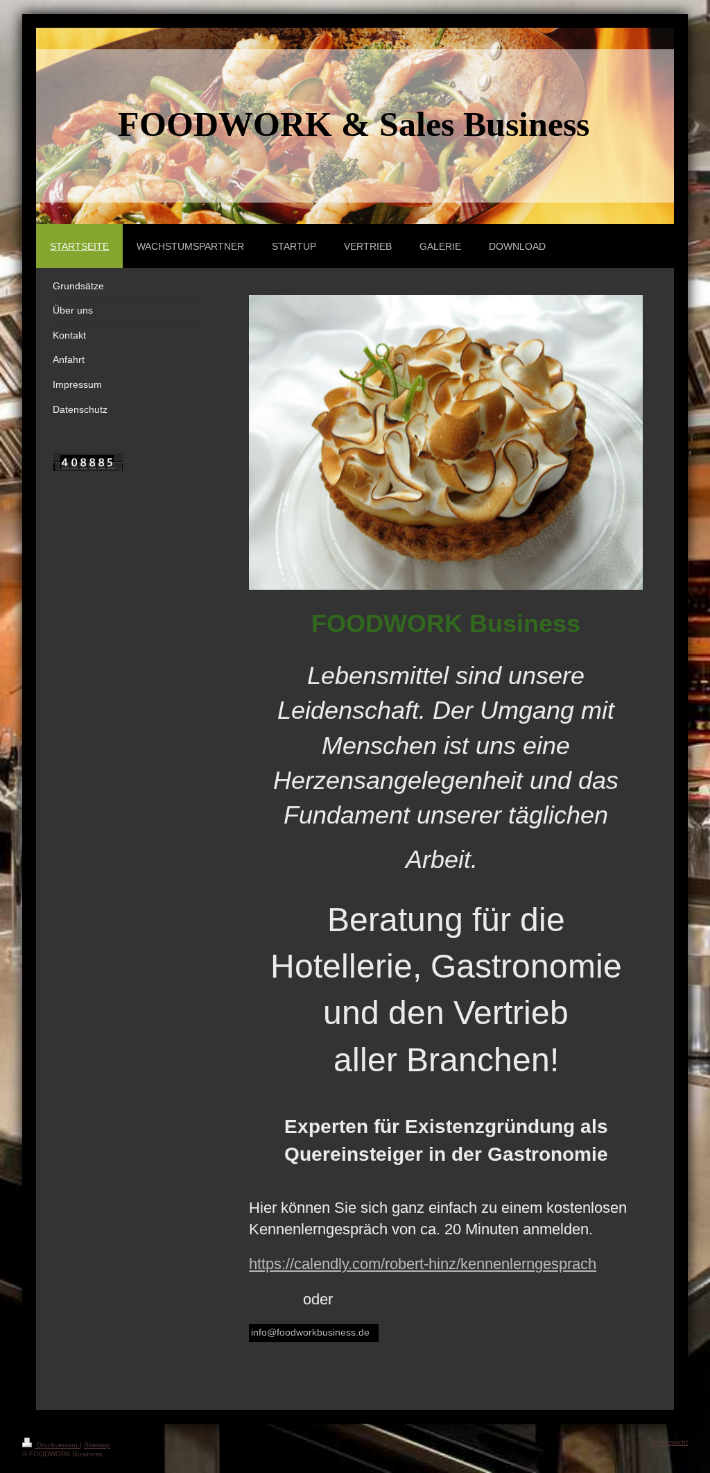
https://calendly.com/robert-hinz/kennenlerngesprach (422, 1263)
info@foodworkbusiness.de (310, 1332)
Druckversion (57, 1445)
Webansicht (669, 1442)
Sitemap (97, 1445)
